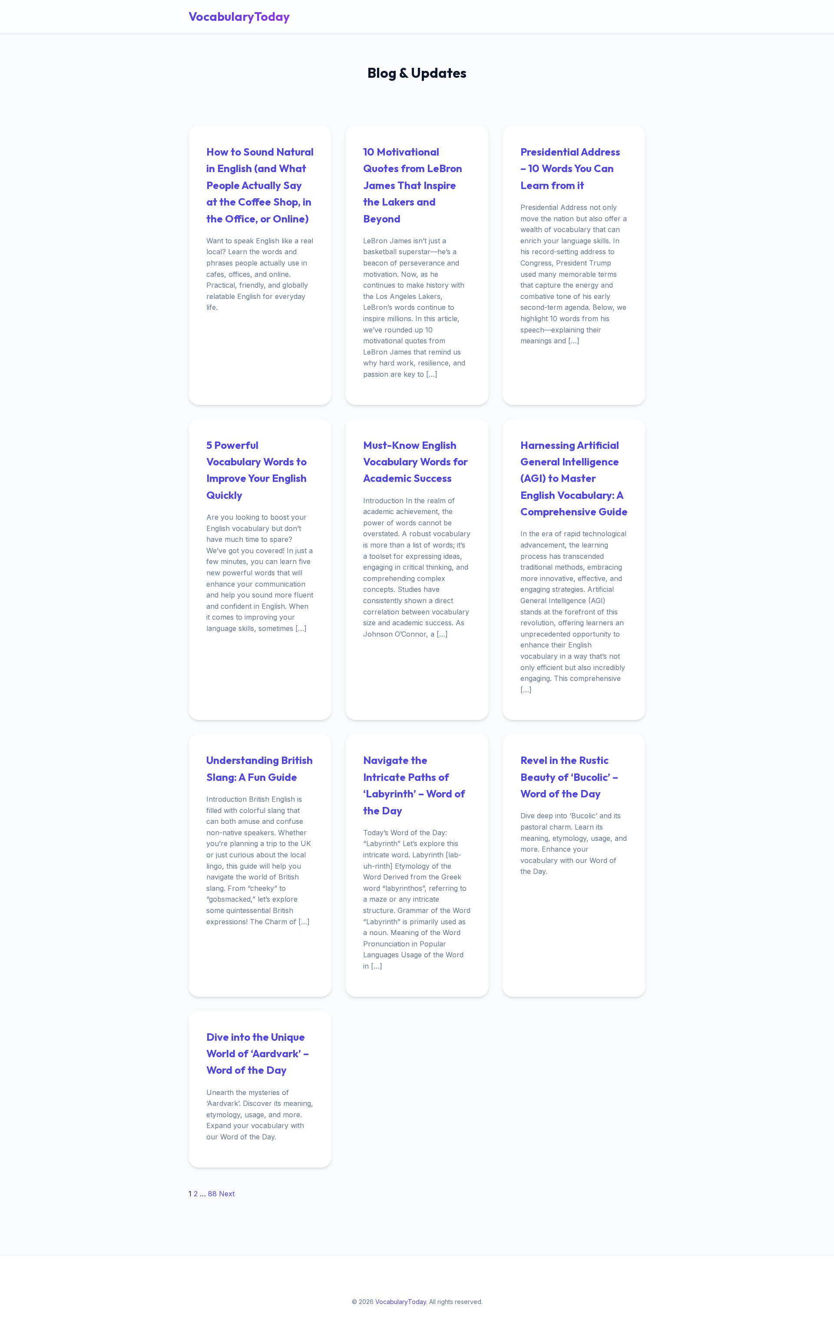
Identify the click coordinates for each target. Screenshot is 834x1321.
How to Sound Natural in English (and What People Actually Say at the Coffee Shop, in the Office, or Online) (260, 185)
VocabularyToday (239, 16)
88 (212, 1193)
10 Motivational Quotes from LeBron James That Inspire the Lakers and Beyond (412, 185)
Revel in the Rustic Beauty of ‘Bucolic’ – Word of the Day (569, 776)
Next (227, 1193)
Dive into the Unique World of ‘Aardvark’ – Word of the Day (257, 1053)
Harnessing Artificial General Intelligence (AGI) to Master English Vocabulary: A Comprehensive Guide (574, 478)
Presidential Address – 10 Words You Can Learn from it (570, 168)
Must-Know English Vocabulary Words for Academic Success (415, 461)
